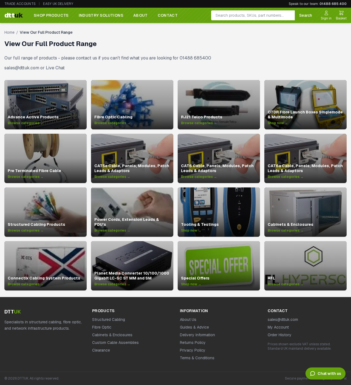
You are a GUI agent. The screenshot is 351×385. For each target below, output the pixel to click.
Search (305, 15)
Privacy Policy (192, 350)
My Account (278, 327)
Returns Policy (193, 342)
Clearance (101, 350)
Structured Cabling (108, 319)
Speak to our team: (318, 4)
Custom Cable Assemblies (115, 342)
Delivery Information (197, 334)
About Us (188, 319)
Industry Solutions (101, 15)
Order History (279, 334)
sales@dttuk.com (283, 319)
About (140, 15)
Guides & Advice (194, 327)
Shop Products (51, 15)
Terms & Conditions (197, 357)
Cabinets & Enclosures (112, 334)
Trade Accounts (20, 4)
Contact (168, 15)
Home (9, 32)
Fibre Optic (101, 327)
